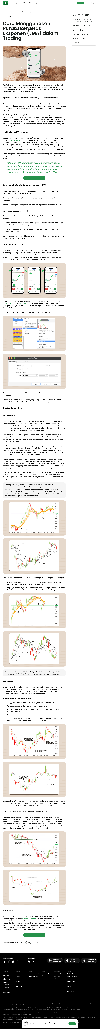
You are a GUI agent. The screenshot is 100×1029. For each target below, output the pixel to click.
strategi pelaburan (29, 919)
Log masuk (88, 3)
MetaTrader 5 (25, 303)
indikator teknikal (15, 140)
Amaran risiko (6, 1012)
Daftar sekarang (34, 935)
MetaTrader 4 (11, 303)
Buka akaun (80, 3)
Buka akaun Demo (34, 178)
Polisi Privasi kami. (59, 1025)
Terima (72, 1024)
